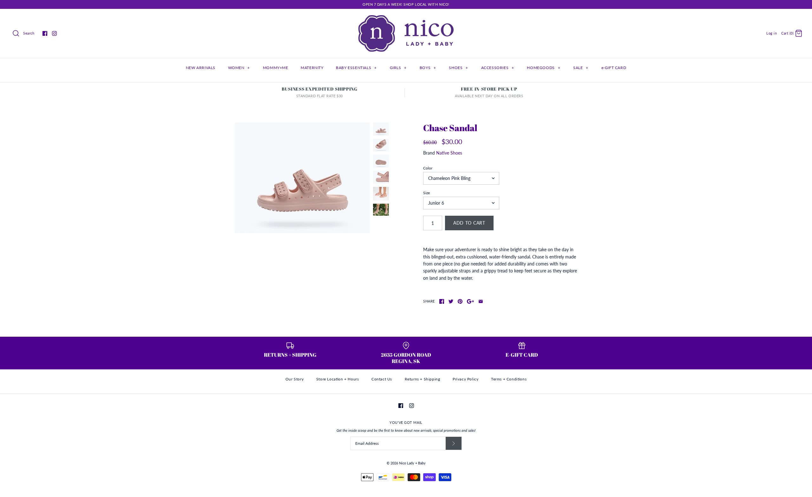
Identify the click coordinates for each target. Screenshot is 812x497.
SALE (580, 67)
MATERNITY (312, 67)
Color (427, 168)
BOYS (428, 67)
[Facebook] (45, 33)
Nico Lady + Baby (412, 463)
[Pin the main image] (460, 301)
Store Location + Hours (337, 379)
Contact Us (381, 379)
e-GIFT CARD (613, 67)
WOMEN (239, 67)
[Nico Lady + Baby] (406, 18)
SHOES (458, 67)
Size (426, 192)
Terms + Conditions (509, 379)
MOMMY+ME (275, 67)
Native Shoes (449, 153)
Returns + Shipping (422, 379)
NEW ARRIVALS (200, 67)
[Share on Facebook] (441, 301)
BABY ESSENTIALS (356, 67)
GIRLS (398, 67)
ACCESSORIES (497, 67)
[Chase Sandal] (302, 178)
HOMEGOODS (543, 67)
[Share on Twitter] (451, 301)
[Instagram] (54, 33)
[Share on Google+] (470, 301)
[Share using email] (480, 301)
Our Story (294, 379)
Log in (771, 33)
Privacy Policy (465, 379)
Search (28, 33)
